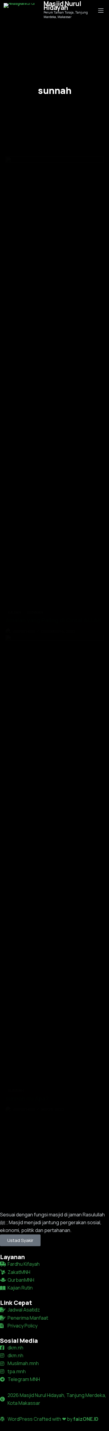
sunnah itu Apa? (27, 1098)
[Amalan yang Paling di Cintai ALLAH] (54, 382)
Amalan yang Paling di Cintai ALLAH (53, 620)
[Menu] (101, 10)
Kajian (14, 612)
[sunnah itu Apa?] (54, 860)
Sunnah (35, 612)
